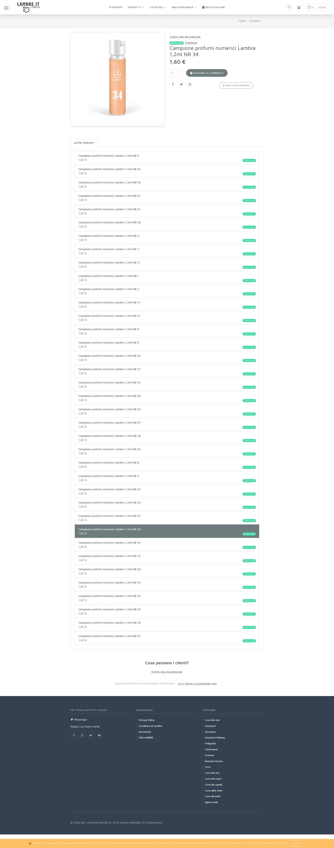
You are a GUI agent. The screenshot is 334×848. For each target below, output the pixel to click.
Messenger (80, 719)
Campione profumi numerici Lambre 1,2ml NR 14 (166, 558)
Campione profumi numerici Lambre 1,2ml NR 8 (166, 465)
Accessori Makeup (215, 737)
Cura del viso (212, 719)
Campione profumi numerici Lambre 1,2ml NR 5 (166, 158)
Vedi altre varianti (237, 85)
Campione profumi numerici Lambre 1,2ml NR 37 (166, 425)
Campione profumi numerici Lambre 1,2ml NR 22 (166, 491)
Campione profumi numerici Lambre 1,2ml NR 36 (166, 398)
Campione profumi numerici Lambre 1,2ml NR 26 (166, 625)
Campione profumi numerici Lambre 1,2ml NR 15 (166, 638)
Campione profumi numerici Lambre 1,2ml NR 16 (166, 545)
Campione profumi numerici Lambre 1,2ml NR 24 (166, 598)
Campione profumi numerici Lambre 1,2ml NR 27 (166, 371)
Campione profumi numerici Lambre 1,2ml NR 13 (166, 518)
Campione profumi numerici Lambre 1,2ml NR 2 (166, 291)
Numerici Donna (213, 761)
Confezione (211, 749)
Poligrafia (210, 743)
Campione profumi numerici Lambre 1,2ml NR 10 (166, 585)
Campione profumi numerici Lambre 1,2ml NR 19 (166, 384)
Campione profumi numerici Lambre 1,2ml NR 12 (166, 318)
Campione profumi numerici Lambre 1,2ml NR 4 (166, 238)
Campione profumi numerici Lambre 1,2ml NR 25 (166, 451)
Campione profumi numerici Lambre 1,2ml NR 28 (166, 438)
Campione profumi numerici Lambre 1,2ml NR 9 (166, 331)
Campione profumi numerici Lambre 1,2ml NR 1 (166, 278)
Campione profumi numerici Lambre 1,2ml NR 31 (166, 198)
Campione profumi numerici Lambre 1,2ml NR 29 (166, 224)
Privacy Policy (147, 719)
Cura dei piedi (212, 796)
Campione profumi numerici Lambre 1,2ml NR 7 (166, 251)
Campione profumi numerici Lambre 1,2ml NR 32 (166, 171)
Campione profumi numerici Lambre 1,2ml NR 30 (166, 571)
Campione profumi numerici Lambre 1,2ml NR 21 (166, 211)
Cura (207, 766)
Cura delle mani (213, 790)
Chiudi (297, 843)
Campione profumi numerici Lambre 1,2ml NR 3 (166, 478)
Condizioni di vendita (150, 725)
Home (242, 20)
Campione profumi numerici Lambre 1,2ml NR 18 (166, 184)
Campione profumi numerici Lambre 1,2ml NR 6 (166, 345)
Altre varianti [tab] (84, 142)
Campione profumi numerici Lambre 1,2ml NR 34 (166, 531)
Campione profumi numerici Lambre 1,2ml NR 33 (166, 411)
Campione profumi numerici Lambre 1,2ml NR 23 (166, 504)
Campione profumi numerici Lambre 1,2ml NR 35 (166, 358)
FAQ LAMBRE (146, 737)
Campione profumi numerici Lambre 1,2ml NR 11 (166, 264)
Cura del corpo (213, 778)
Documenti (145, 731)
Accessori (254, 20)
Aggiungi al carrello (208, 72)
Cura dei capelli (213, 784)
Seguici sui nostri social (85, 726)
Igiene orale (211, 802)
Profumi (209, 755)
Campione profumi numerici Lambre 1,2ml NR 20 (166, 611)
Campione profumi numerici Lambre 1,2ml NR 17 (166, 304)
